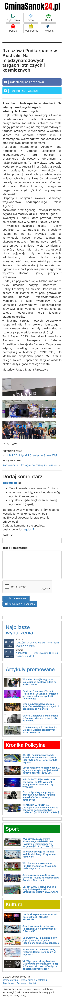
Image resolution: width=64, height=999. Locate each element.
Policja (13, 30)
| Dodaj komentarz (17, 598)
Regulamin (8, 983)
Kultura (14, 904)
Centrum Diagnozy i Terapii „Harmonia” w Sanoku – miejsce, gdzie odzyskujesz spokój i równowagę (40, 695)
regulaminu (29, 529)
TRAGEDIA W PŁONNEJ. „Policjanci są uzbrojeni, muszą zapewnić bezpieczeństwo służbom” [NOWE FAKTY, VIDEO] (40, 808)
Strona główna (10, 980)
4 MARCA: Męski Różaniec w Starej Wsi (31, 455)
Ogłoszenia (13, 20)
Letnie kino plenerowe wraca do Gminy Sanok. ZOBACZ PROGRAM (40, 917)
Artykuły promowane (30, 669)
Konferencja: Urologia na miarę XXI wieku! (29, 465)
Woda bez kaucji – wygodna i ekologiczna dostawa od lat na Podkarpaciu (39, 682)
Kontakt (33, 983)
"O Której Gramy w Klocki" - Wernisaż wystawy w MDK (37, 642)
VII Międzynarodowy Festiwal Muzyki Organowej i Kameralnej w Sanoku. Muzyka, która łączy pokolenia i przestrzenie (40, 965)
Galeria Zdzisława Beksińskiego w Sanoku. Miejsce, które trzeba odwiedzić (40, 718)
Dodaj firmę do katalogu (34, 980)
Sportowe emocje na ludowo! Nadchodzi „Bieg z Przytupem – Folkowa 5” (39, 854)
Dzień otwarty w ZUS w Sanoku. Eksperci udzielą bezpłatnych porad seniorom (40, 730)
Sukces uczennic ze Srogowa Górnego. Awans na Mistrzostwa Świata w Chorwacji (40, 877)
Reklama (48, 30)
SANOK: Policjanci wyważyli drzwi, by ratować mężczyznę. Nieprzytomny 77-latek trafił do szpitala (39, 759)
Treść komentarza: (15, 547)
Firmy (31, 20)
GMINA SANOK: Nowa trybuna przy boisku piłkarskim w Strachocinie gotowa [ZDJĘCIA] (40, 889)
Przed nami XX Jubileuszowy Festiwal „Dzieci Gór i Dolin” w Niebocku (39, 952)
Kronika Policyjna (26, 745)
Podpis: (7, 535)
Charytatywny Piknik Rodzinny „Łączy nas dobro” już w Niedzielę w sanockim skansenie (40, 940)
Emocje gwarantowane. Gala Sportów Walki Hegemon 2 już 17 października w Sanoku (40, 706)
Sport (48, 20)
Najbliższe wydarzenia (19, 629)
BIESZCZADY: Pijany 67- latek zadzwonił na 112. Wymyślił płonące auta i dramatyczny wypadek (38, 783)
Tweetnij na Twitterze (23, 90)
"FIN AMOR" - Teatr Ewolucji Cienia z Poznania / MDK (37, 653)
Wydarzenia (31, 30)
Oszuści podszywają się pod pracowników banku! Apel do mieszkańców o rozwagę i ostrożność (38, 796)
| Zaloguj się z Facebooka (21, 603)
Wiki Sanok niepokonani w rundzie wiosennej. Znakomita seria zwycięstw (39, 866)
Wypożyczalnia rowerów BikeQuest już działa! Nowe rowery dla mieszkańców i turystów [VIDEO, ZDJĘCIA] (37, 842)
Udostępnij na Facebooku (26, 82)
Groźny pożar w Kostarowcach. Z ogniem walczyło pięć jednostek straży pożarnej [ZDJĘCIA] (41, 770)
